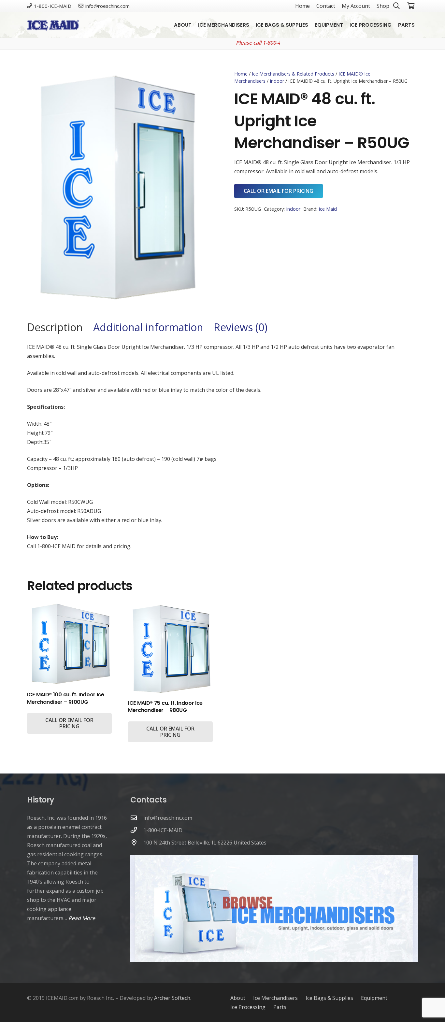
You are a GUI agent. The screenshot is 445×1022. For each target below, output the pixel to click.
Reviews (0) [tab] (240, 327)
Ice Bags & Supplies (329, 997)
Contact (325, 5)
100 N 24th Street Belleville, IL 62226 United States (204, 842)
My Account (356, 5)
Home (302, 5)
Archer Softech (172, 997)
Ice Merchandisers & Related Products (293, 74)
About (237, 997)
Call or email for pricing (278, 190)
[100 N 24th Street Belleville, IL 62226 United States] (136, 842)
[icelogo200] (53, 25)
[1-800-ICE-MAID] (136, 830)
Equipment (374, 997)
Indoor (277, 81)
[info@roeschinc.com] (136, 818)
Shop (383, 5)
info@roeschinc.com (167, 817)
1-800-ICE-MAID (162, 830)
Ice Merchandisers (275, 997)
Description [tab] (55, 327)
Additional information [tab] (148, 327)
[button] (419, 25)
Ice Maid (328, 209)
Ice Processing (248, 1007)
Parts (279, 1007)
